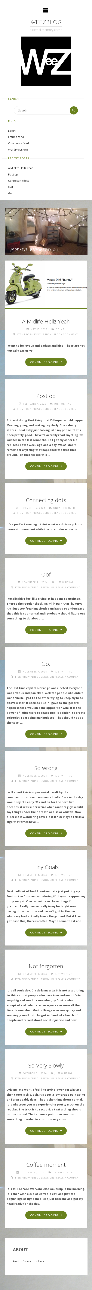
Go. (10, 193)
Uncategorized (64, 507)
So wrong (46, 768)
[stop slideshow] (58, 250)
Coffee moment (46, 1164)
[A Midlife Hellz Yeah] (46, 283)
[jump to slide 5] (54, 250)
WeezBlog (46, 22)
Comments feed (18, 143)
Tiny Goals (46, 867)
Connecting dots (18, 181)
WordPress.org (18, 149)
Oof (10, 187)
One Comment (68, 334)
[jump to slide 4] (49, 250)
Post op (13, 174)
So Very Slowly (46, 1065)
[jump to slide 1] (35, 250)
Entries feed (16, 137)
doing (60, 329)
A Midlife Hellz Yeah (20, 168)
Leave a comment (68, 587)
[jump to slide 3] (44, 250)
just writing (63, 403)
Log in (12, 131)
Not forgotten (46, 966)
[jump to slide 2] (40, 250)
